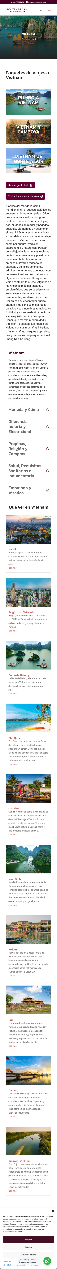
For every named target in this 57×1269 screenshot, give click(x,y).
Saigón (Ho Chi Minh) (21, 612)
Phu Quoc (14, 738)
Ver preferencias (28, 1254)
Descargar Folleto (18, 185)
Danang (13, 1090)
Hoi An (12, 949)
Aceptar (28, 1239)
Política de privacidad (7, 1263)
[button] (52, 1211)
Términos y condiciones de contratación (41, 1263)
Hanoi (12, 549)
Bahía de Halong (18, 675)
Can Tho (13, 808)
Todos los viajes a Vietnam (24, 196)
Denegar (28, 1247)
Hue (10, 1020)
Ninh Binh (14, 879)
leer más (12, 568)
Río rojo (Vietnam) (19, 1161)
